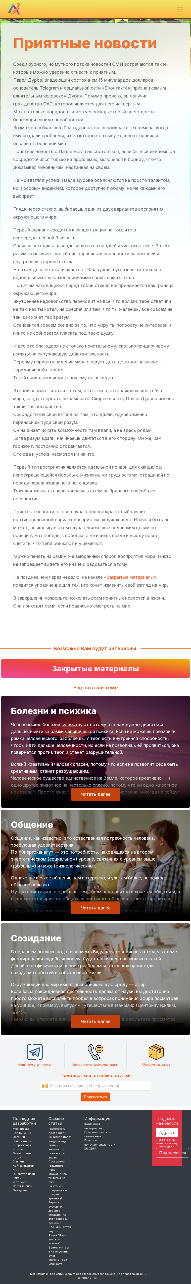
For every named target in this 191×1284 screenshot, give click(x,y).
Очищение (20, 1190)
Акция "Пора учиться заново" (57, 1239)
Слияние (19, 1161)
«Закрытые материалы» (130, 577)
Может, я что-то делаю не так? (58, 1178)
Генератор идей (24, 1174)
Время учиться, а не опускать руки (59, 1251)
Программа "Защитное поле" (56, 1165)
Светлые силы (22, 1186)
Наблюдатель (22, 1141)
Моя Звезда (21, 1128)
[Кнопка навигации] (180, 9)
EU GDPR (90, 1148)
